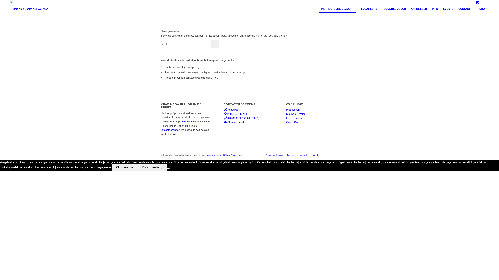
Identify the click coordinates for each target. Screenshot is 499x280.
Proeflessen (293, 109)
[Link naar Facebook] (329, 155)
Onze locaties (294, 118)
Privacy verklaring (152, 167)
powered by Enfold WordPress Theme (225, 154)
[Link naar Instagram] (335, 155)
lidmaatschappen (170, 130)
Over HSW (292, 122)
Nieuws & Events (296, 114)
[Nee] (168, 168)
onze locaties (188, 121)
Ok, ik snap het (125, 167)
